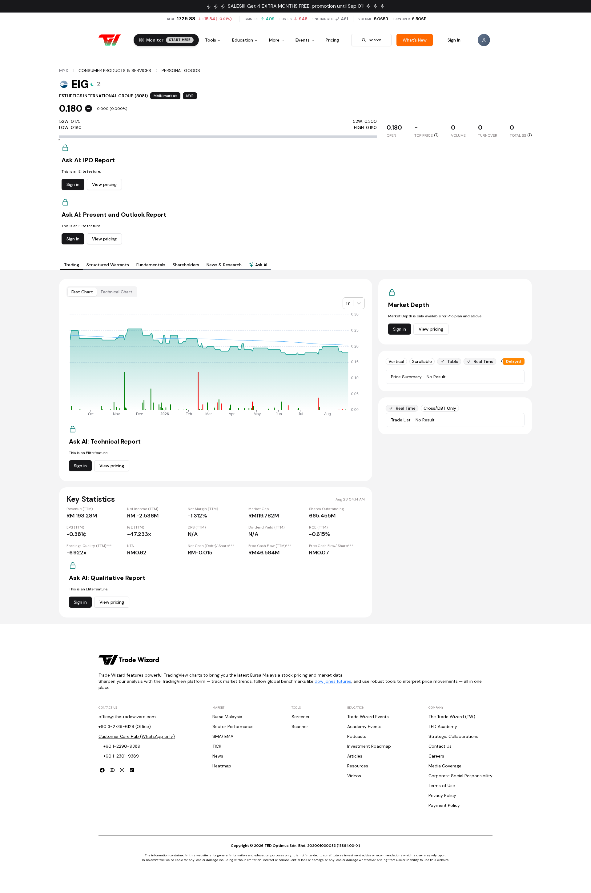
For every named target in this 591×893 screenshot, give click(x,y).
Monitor (168, 40)
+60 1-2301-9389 (121, 756)
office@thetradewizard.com (127, 716)
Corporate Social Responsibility (460, 775)
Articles (354, 756)
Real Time (483, 361)
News (217, 756)
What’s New (415, 40)
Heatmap (221, 766)
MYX (63, 70)
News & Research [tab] (224, 264)
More (274, 40)
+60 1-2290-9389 (121, 746)
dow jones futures (333, 681)
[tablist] (165, 264)
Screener (300, 716)
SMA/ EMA (222, 736)
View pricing (104, 184)
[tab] (258, 265)
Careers (436, 756)
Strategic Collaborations (453, 736)
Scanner (299, 726)
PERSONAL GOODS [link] (181, 70)
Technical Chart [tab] (116, 292)
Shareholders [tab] (186, 264)
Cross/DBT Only (440, 408)
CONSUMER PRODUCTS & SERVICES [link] (114, 70)
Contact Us (440, 746)
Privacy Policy (442, 795)
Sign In (454, 40)
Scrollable (422, 361)
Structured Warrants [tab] (107, 264)
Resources (357, 766)
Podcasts (356, 736)
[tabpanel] (295, 448)
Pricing (332, 40)
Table (452, 361)
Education (242, 40)
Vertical (396, 361)
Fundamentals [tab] (150, 264)
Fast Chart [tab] (82, 292)
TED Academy (442, 726)
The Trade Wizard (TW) (451, 716)
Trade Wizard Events (368, 716)
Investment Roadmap (369, 746)
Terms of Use (441, 785)
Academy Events (364, 726)
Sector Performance (233, 726)
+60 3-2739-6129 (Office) (124, 726)
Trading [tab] (71, 264)
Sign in (72, 184)
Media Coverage (444, 766)
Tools (210, 40)
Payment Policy (444, 805)
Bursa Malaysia (227, 716)
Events (303, 40)
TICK (216, 746)
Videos (354, 775)
